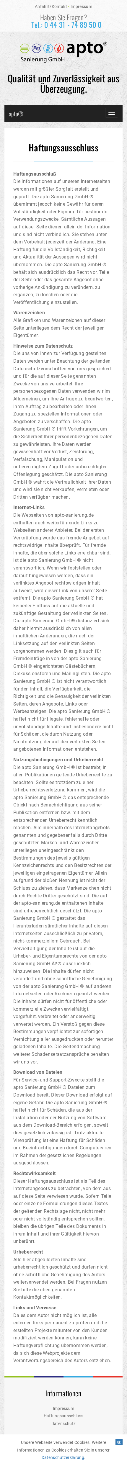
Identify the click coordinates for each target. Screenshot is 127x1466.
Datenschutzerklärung (63, 1457)
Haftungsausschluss (64, 1415)
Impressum (81, 6)
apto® (16, 113)
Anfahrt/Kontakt (51, 6)
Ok (119, 1441)
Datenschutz (63, 1423)
